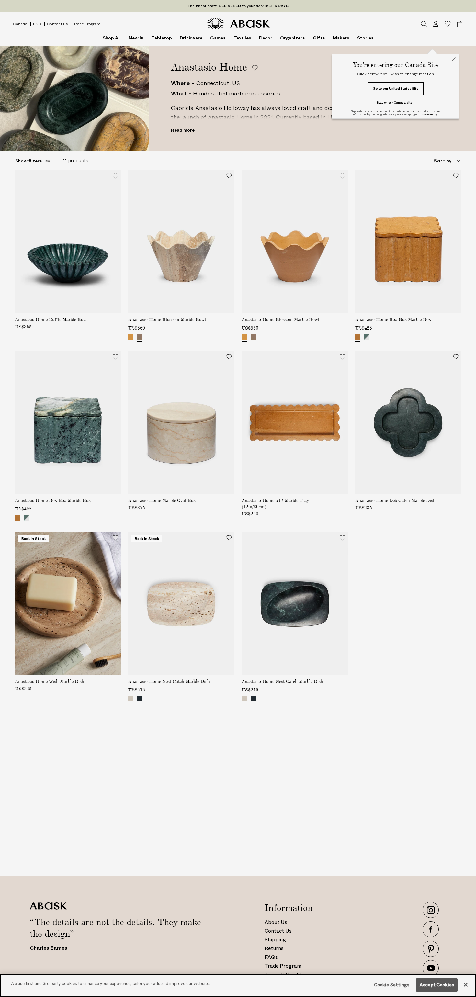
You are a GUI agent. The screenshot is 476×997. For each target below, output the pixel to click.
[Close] (466, 985)
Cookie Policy (428, 114)
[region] (238, 985)
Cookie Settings (392, 985)
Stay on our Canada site (395, 102)
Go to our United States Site (395, 88)
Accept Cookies (437, 985)
